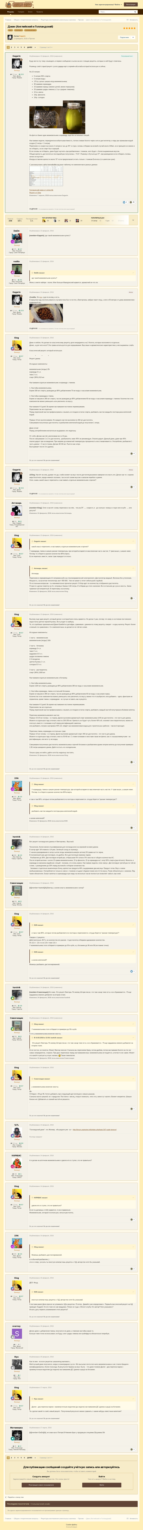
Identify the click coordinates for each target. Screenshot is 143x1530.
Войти (102, 1485)
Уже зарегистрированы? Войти (108, 4)
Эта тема (127, 12)
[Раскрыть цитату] (33, 273)
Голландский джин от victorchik (41, 190)
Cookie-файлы (71, 1525)
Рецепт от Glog (35, 193)
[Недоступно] (46, 117)
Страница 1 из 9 (45, 47)
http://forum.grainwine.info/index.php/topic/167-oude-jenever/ (95, 1130)
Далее (29, 47)
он (41, 297)
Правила (39, 12)
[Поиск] (135, 11)
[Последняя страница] (35, 47)
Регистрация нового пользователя (41, 1485)
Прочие (32, 38)
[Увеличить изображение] (59, 1055)
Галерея (21, 12)
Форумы (10, 12)
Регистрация (130, 4)
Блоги (30, 12)
